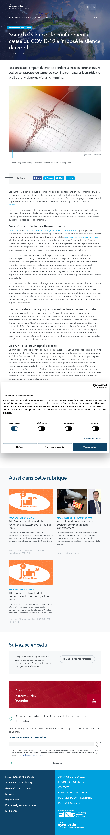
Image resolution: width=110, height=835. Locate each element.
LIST (14, 550)
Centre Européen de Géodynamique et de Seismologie (50, 230)
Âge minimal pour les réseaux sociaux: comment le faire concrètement (75, 525)
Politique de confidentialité (75, 797)
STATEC (20, 550)
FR (94, 7)
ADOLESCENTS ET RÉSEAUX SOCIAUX (74, 518)
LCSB (23, 553)
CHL (28, 553)
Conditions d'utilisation (72, 792)
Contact (63, 787)
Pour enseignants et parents (20, 805)
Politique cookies (69, 803)
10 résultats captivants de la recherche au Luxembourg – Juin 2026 (29, 596)
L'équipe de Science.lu (71, 782)
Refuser (20, 447)
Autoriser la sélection (55, 447)
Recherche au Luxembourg (40, 17)
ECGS (21, 53)
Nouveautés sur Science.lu (19, 777)
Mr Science (11, 811)
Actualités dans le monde (19, 788)
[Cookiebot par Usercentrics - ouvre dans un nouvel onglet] (95, 386)
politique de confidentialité (33, 755)
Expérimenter (12, 799)
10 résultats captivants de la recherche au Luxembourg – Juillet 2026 (30, 525)
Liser (27, 550)
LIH (31, 550)
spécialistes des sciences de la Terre (81, 237)
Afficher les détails (93, 438)
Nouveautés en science (21, 518)
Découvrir (10, 794)
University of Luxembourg (68, 553)
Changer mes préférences (77, 659)
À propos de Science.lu (71, 776)
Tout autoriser (90, 447)
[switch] (41, 428)
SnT (10, 550)
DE (88, 7)
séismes (12, 204)
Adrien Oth (14, 230)
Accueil (98, 17)
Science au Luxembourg (18, 17)
